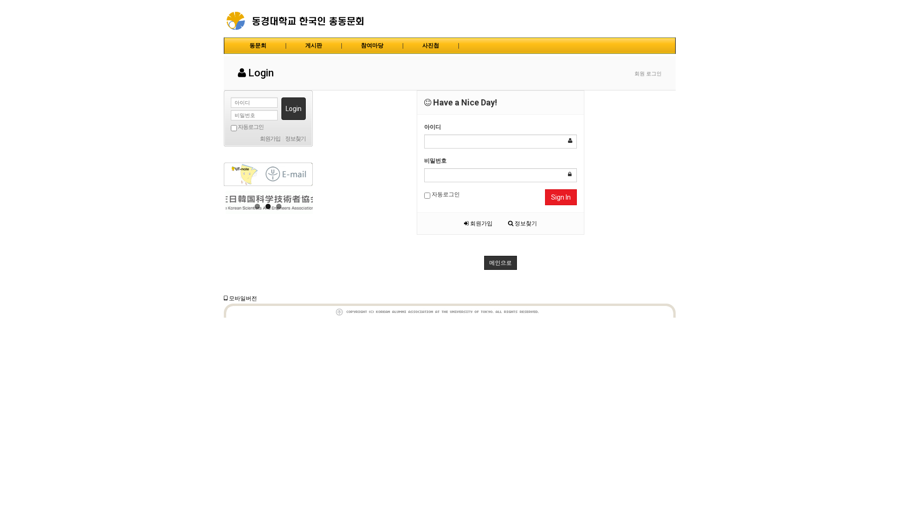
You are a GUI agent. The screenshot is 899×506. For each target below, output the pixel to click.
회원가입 (481, 223)
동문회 (258, 45)
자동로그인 (445, 194)
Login (294, 108)
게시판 (313, 45)
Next (306, 202)
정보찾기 (525, 223)
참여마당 (372, 45)
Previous (231, 202)
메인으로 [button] (500, 263)
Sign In (561, 197)
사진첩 (430, 45)
